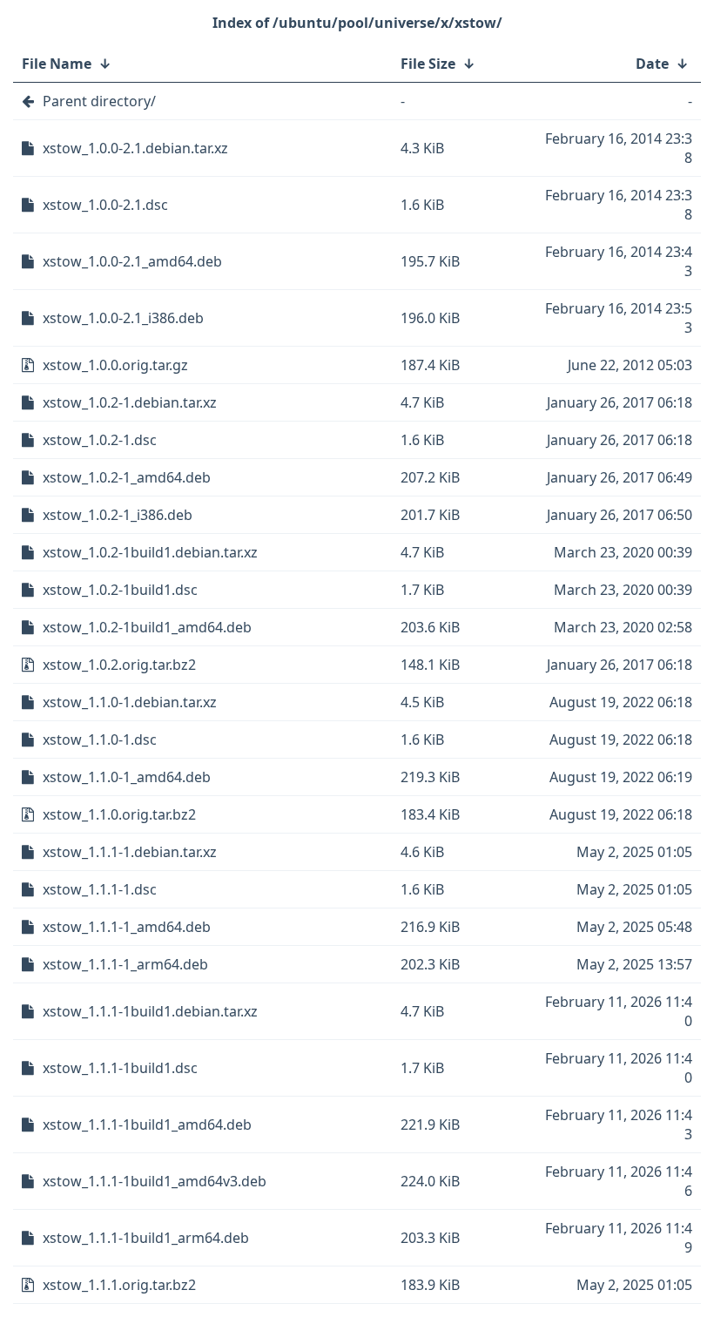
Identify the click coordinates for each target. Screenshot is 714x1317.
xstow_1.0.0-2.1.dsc (105, 204)
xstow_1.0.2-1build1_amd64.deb (147, 627)
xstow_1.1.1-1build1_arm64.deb (146, 1237)
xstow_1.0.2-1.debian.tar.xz (130, 402)
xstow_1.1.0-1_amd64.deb (127, 777)
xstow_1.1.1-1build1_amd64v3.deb (154, 1181)
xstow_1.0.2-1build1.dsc (120, 589)
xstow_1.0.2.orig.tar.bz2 (119, 664)
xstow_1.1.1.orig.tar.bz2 (119, 1284)
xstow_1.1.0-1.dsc (100, 739)
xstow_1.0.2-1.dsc (100, 439)
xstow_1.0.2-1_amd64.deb (127, 477)
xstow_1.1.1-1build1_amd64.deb (147, 1124)
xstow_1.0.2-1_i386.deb (117, 514)
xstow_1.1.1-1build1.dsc (120, 1067)
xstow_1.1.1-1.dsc (100, 889)
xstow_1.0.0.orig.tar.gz (115, 365)
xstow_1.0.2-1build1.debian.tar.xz (150, 552)
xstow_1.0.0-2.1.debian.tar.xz (135, 148)
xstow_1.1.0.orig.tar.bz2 (119, 814)
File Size (428, 63)
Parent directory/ (99, 101)
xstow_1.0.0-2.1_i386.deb (123, 318)
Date (652, 63)
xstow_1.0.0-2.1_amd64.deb (132, 261)
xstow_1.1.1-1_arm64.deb (125, 964)
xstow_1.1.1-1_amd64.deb (127, 926)
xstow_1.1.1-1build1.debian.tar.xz (150, 1011)
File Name (56, 63)
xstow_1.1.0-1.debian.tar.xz (130, 702)
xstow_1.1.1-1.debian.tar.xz (130, 851)
